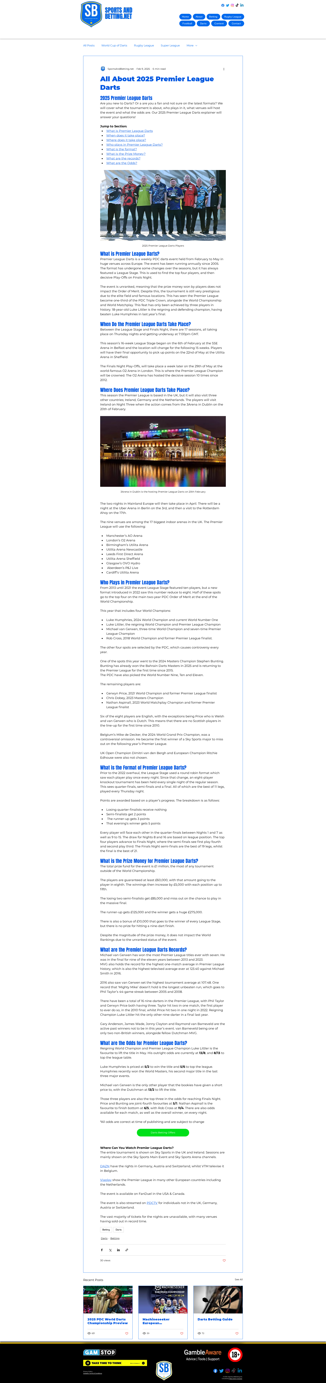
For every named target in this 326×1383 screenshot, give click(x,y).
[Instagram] (232, 5)
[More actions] (224, 69)
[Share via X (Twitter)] (110, 1250)
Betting (106, 1229)
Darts (119, 1229)
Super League (170, 45)
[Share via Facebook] (101, 1250)
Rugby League (144, 45)
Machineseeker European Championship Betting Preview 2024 (162, 1321)
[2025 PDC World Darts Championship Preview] (107, 1299)
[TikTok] (237, 5)
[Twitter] (228, 5)
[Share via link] (126, 1250)
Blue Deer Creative (235, 1378)
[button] (213, 17)
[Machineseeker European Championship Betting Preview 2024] (163, 1299)
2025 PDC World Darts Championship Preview (107, 1321)
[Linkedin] (242, 5)
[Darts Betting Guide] (218, 1299)
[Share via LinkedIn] (118, 1250)
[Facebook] (223, 5)
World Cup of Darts (114, 45)
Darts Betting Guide (215, 1319)
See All (239, 1279)
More (190, 45)
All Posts (89, 45)
